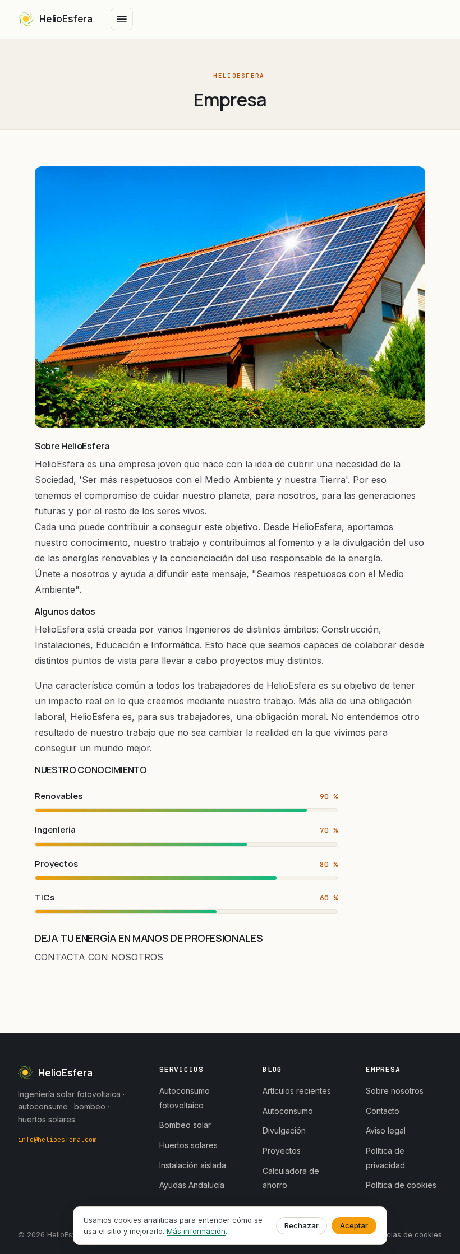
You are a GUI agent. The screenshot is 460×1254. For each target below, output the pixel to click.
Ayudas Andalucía (191, 1185)
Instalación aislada (192, 1165)
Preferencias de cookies (399, 1234)
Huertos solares (188, 1145)
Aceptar (354, 1225)
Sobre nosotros (395, 1090)
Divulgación (284, 1130)
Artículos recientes (297, 1090)
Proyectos (282, 1150)
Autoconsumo (288, 1111)
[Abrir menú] (122, 19)
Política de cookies (401, 1185)
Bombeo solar (185, 1125)
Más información (196, 1231)
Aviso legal (386, 1130)
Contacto (382, 1111)
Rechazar (301, 1225)
